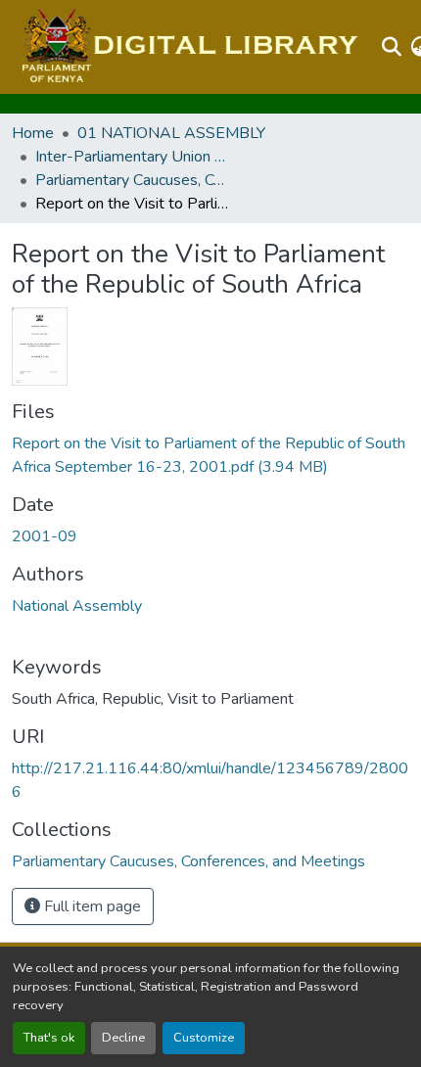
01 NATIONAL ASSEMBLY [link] (171, 133)
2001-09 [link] (44, 536)
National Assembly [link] (77, 606)
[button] (187, 47)
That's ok (48, 1037)
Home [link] (33, 133)
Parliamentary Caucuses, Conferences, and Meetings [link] (133, 180)
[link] (210, 455)
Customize (203, 1037)
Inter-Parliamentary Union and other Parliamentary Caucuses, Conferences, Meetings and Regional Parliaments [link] (133, 156)
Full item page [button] (90, 906)
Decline (123, 1037)
